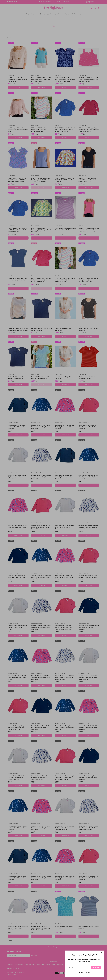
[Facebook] (82, 972)
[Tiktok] (86, 972)
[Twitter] (79, 972)
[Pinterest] (89, 972)
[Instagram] (84, 972)
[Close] (101, 952)
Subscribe (96, 967)
